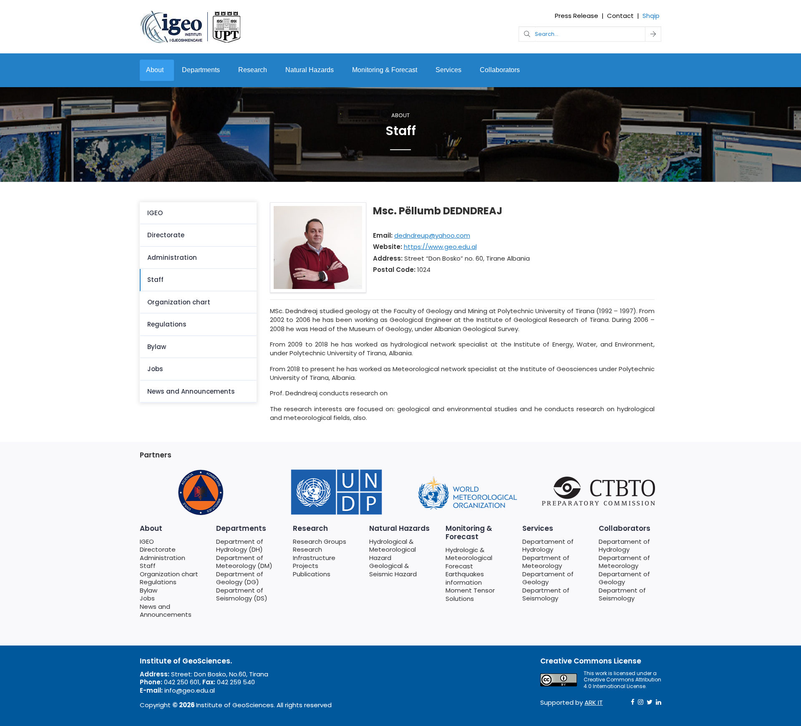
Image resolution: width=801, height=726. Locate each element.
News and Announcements (191, 391)
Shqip (651, 15)
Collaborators (500, 69)
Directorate (165, 235)
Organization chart (178, 302)
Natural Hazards (309, 69)
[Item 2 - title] (200, 492)
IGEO (155, 213)
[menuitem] (198, 213)
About (155, 69)
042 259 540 (236, 682)
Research (252, 69)
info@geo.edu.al (189, 690)
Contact (620, 15)
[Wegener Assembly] (191, 26)
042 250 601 (181, 682)
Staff (155, 279)
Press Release (576, 15)
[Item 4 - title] (334, 492)
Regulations (166, 324)
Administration (172, 257)
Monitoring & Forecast (384, 69)
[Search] (653, 34)
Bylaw (156, 346)
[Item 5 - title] (467, 492)
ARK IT (593, 702)
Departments (201, 69)
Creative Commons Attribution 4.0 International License (622, 683)
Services (448, 69)
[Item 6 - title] (601, 491)
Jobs (155, 368)
